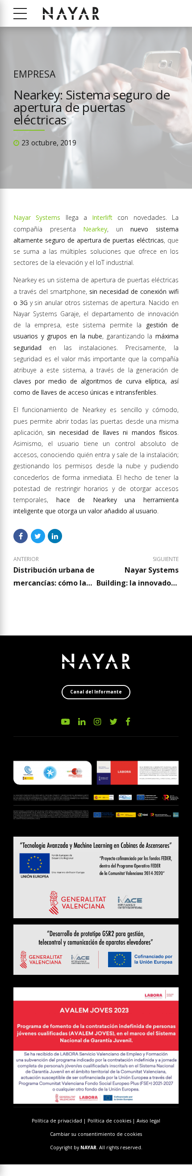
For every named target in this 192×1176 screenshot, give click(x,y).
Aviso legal (148, 1121)
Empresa (34, 74)
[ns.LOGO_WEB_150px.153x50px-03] (96, 661)
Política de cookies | (112, 1121)
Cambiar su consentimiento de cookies (96, 1134)
